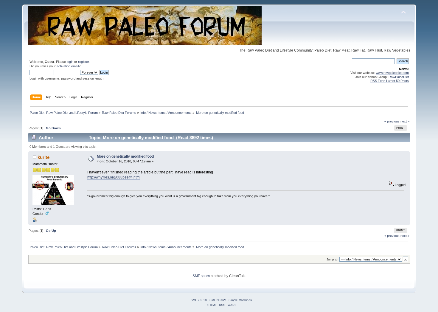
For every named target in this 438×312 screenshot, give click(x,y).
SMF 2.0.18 (199, 300)
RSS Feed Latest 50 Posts (389, 81)
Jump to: (332, 259)
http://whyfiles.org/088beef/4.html (113, 177)
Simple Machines (240, 300)
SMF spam (201, 276)
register (83, 61)
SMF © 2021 (218, 300)
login (70, 61)
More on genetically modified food (125, 156)
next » (404, 121)
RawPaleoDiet (399, 77)
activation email (68, 66)
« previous (392, 121)
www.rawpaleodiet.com (392, 72)
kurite (43, 157)
